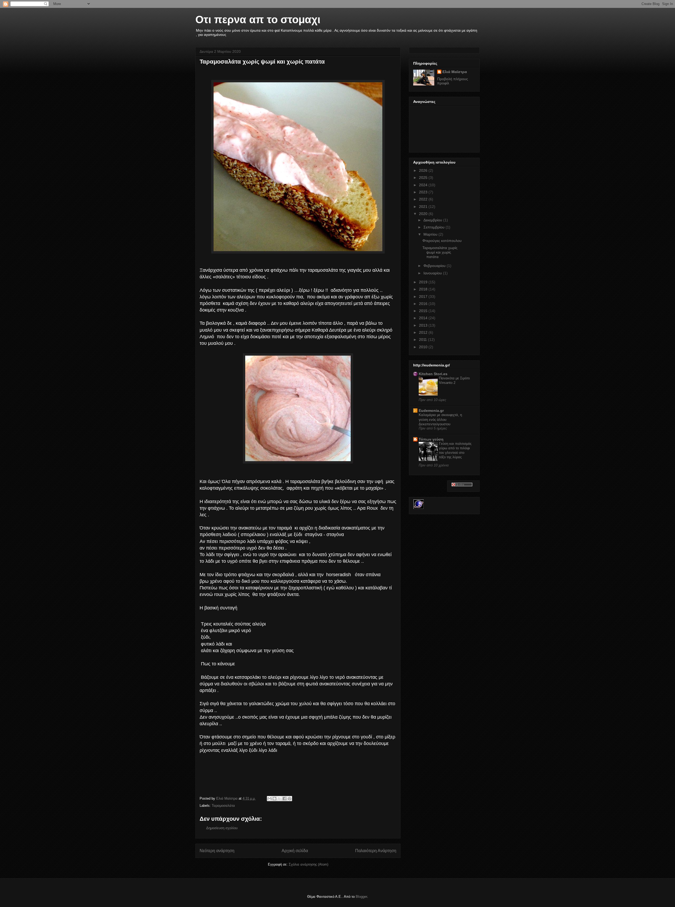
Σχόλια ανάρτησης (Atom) (308, 864)
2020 (423, 214)
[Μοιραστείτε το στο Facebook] (284, 798)
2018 (423, 289)
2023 (423, 192)
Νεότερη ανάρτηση (217, 850)
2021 (423, 206)
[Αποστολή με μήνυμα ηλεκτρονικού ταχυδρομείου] (269, 798)
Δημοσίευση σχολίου (222, 828)
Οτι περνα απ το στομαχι (257, 19)
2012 (423, 332)
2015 (423, 311)
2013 (423, 325)
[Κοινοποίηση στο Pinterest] (289, 798)
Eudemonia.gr (431, 410)
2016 (423, 304)
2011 (423, 339)
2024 (423, 185)
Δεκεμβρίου (433, 220)
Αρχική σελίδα (295, 850)
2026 (423, 170)
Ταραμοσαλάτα (223, 806)
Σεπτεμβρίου (434, 227)
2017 (423, 296)
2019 (423, 282)
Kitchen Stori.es (433, 374)
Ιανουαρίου (433, 273)
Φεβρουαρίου (435, 266)
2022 (423, 199)
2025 (423, 177)
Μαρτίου (430, 234)
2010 (423, 347)
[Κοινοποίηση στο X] (279, 798)
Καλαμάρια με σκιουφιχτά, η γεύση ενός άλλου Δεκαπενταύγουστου (440, 419)
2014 (423, 318)
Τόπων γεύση (431, 439)
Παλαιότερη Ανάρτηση (375, 850)
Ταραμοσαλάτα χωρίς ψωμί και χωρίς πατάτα (439, 252)
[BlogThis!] (274, 798)
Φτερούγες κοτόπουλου (442, 240)
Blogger (361, 897)
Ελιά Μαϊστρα (454, 72)
